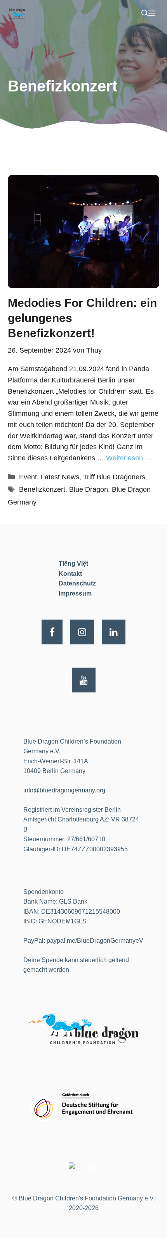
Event (28, 477)
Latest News (60, 477)
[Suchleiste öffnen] (144, 13)
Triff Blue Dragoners (114, 477)
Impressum (75, 593)
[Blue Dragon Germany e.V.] (17, 13)
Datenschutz (77, 583)
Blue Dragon (88, 489)
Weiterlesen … (129, 458)
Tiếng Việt (73, 563)
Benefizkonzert (42, 489)
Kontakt (70, 573)
